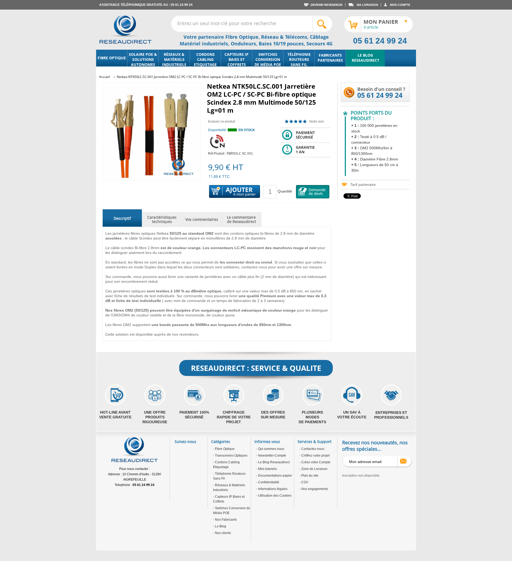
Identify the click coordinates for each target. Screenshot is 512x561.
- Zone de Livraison (313, 469)
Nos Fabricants (225, 519)
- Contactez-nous (311, 449)
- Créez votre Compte (314, 462)
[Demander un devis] (313, 191)
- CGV (303, 482)
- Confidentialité (267, 482)
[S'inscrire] (403, 461)
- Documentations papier (274, 475)
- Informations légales (271, 489)
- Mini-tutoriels (266, 469)
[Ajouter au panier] (234, 191)
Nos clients (222, 533)
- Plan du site (308, 475)
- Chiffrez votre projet (314, 455)
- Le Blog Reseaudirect (273, 462)
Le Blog (220, 526)
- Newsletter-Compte (271, 455)
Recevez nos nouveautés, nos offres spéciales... (375, 445)
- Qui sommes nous (270, 449)
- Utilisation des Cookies (273, 495)
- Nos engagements (313, 489)
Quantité (285, 191)
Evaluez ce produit (221, 121)
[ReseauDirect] (125, 29)
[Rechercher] (322, 24)
